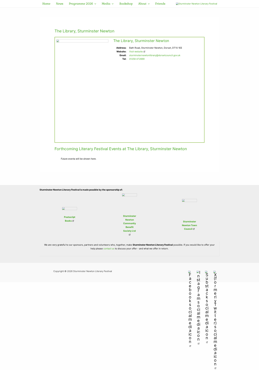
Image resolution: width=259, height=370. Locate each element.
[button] (94, 4)
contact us (108, 248)
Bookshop (126, 4)
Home (46, 4)
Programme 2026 (81, 4)
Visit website (136, 51)
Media (106, 4)
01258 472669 (136, 58)
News (59, 4)
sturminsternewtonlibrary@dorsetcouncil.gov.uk (154, 55)
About (142, 4)
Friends (160, 4)
